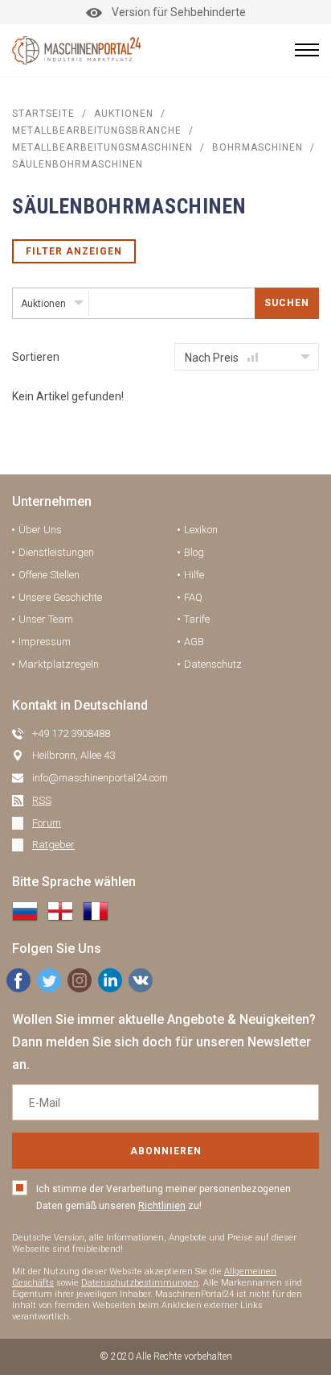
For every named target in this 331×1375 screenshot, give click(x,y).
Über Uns (40, 530)
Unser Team (45, 619)
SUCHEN (286, 303)
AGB (194, 642)
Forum (46, 823)
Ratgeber (53, 845)
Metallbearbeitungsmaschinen (102, 147)
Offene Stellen (49, 575)
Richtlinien (162, 1205)
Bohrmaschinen (257, 147)
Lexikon (201, 530)
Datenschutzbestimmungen (139, 1283)
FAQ (193, 597)
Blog (194, 552)
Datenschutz (213, 664)
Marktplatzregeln (58, 664)
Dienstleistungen (56, 552)
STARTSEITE (43, 113)
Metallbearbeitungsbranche (97, 130)
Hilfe (194, 575)
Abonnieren (166, 1151)
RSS (41, 800)
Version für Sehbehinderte (179, 12)
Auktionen (123, 113)
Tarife (197, 619)
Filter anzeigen (74, 251)
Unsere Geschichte (60, 597)
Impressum (44, 642)
